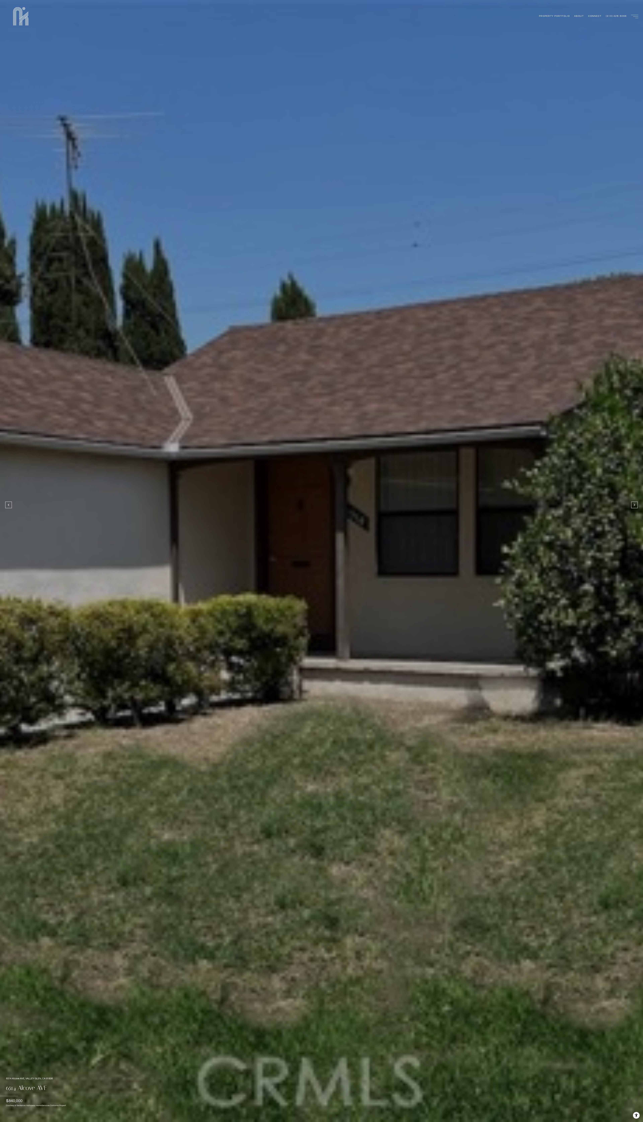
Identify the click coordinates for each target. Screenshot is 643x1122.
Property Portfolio (554, 16)
